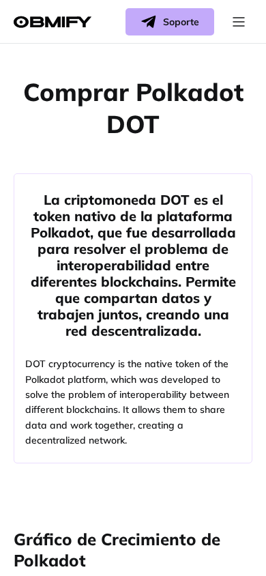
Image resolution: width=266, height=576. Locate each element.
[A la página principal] (52, 22)
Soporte (181, 22)
